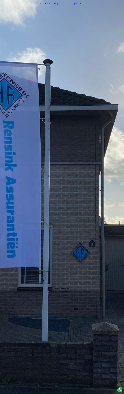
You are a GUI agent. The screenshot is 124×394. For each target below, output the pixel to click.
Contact (82, 4)
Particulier (48, 4)
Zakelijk (56, 4)
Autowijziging (74, 4)
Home (41, 4)
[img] (62, 197)
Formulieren (65, 4)
